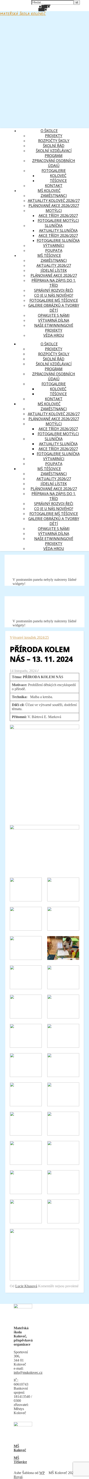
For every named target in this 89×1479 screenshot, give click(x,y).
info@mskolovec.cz (28, 1372)
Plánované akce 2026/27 (54, 275)
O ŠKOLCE (49, 130)
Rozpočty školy (53, 140)
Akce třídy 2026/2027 (58, 215)
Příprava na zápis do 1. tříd (53, 283)
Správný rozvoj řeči (53, 290)
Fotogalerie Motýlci (58, 220)
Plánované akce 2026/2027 (54, 205)
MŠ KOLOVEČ (49, 190)
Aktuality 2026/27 (54, 265)
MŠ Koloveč (20, 1448)
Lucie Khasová (26, 1286)
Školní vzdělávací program (54, 153)
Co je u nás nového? (53, 295)
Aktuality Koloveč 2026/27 (54, 200)
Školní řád (53, 145)
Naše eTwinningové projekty (53, 328)
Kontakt (54, 185)
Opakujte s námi (54, 315)
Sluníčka (54, 225)
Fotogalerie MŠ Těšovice (53, 300)
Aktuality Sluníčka (58, 230)
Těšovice (58, 180)
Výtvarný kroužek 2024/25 (29, 637)
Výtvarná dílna (53, 320)
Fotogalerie (54, 170)
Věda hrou (53, 335)
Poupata (53, 250)
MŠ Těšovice (20, 1460)
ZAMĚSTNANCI (54, 195)
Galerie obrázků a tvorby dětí (53, 308)
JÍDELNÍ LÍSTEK (54, 270)
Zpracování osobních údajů (53, 163)
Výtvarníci (53, 245)
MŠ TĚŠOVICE (49, 255)
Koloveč (58, 175)
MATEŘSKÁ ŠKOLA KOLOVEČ (23, 14)
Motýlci (54, 210)
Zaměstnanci (54, 260)
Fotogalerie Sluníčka (58, 240)
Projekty (53, 135)
